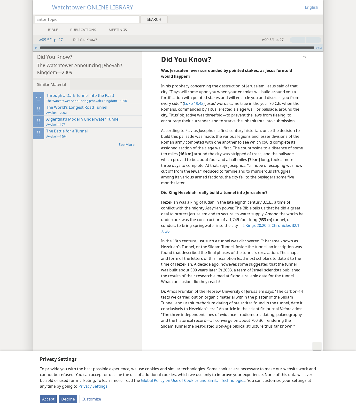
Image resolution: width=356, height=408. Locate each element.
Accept (48, 399)
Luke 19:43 (193, 103)
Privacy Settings (93, 386)
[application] (178, 47)
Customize (91, 399)
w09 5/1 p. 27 (51, 39)
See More (126, 144)
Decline (68, 399)
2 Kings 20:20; (254, 225)
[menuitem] (318, 19)
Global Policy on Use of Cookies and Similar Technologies (193, 380)
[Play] (36, 48)
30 (167, 231)
